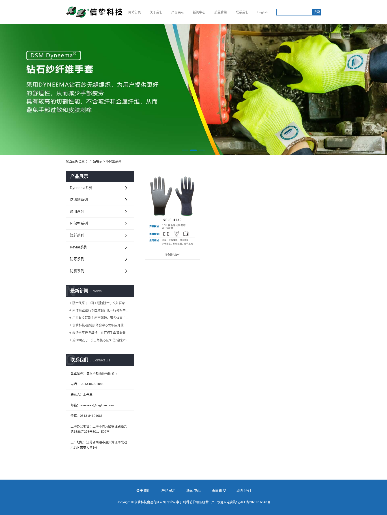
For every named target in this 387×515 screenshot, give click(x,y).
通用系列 (77, 211)
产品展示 (177, 12)
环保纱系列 (172, 254)
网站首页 (134, 12)
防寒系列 (77, 259)
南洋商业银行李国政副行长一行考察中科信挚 (101, 310)
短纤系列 (77, 235)
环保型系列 (113, 161)
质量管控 (220, 12)
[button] (185, 150)
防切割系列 (79, 200)
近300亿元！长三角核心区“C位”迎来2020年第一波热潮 (101, 340)
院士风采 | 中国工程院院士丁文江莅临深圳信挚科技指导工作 (101, 303)
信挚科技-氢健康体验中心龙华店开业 (98, 325)
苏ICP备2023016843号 (254, 502)
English (262, 12)
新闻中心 (199, 12)
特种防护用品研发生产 (199, 502)
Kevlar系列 (78, 247)
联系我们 (242, 12)
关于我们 (156, 12)
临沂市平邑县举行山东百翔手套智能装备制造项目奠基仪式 (101, 333)
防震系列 (77, 271)
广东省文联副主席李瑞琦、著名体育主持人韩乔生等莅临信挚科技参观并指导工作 (101, 317)
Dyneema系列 (81, 188)
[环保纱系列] (172, 211)
